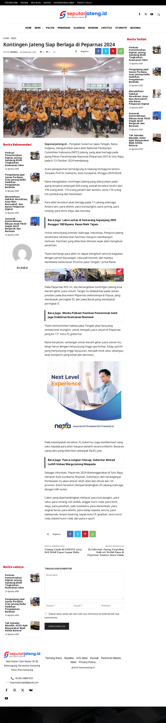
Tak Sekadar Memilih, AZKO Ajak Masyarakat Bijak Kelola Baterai (16, 626)
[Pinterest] (113, 51)
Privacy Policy (87, 662)
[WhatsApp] (120, 51)
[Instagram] (14, 690)
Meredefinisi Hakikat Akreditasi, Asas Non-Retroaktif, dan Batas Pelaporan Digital (16, 203)
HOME (6, 38)
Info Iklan (82, 658)
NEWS (13, 38)
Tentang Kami (53, 658)
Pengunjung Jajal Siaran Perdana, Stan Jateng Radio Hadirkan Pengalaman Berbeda (15, 181)
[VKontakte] (31, 690)
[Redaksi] (22, 253)
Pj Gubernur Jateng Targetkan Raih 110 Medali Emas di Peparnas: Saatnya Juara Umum (105, 552)
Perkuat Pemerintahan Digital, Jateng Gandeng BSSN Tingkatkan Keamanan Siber (14, 159)
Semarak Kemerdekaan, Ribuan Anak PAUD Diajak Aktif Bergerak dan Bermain (15, 225)
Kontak (94, 658)
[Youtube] (151, 14)
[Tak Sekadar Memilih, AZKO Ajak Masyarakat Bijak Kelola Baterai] (34, 625)
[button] (159, 14)
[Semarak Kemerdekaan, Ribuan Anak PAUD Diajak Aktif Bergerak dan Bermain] (34, 221)
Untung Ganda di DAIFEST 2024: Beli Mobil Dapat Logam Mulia (63, 551)
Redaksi (14, 52)
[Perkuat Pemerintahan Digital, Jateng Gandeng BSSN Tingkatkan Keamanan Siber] (34, 155)
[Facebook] (139, 14)
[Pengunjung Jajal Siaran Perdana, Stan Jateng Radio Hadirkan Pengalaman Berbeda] (34, 177)
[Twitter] (145, 14)
